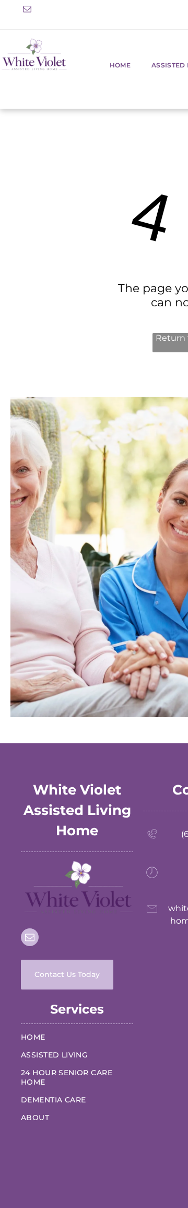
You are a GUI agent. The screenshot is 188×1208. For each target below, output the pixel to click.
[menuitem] (110, 65)
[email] (27, 10)
